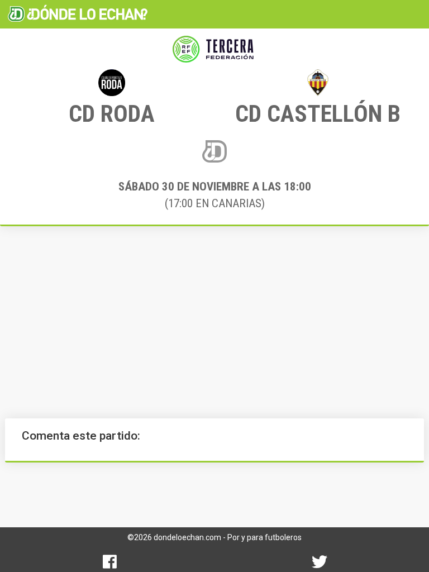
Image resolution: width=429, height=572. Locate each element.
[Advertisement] (214, 322)
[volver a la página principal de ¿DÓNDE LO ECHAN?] (77, 14)
